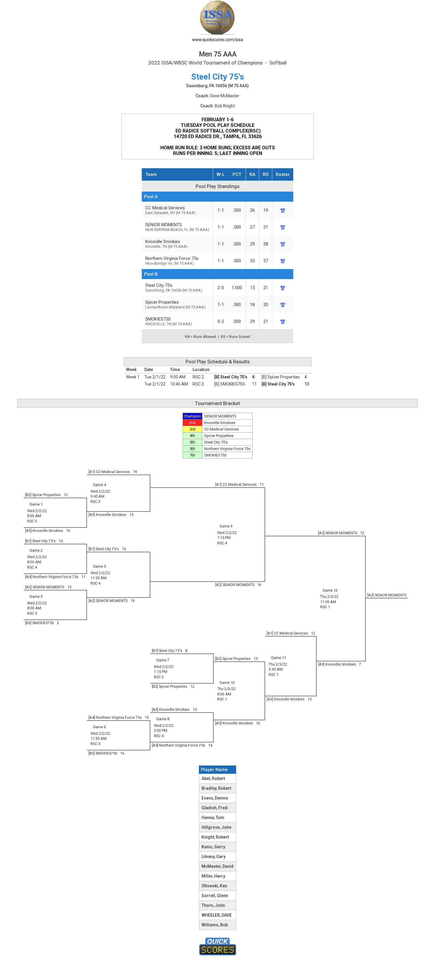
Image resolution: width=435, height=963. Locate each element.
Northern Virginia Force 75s (172, 261)
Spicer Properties (175, 304)
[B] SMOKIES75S (229, 384)
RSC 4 (222, 543)
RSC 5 (32, 613)
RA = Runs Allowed (200, 337)
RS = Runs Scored (235, 337)
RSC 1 (325, 607)
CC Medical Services (170, 210)
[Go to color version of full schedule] (217, 17)
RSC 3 (95, 501)
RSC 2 (198, 377)
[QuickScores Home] (217, 946)
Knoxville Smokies (166, 244)
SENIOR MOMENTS (177, 227)
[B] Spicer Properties (281, 377)
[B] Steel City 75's (230, 377)
